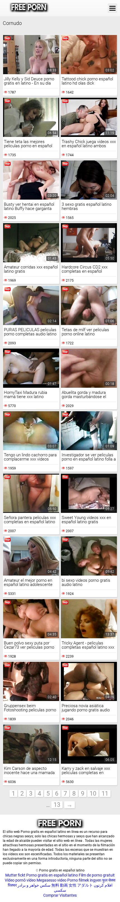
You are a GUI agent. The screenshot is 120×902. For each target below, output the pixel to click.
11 (105, 793)
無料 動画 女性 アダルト (72, 885)
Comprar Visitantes (60, 895)
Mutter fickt (15, 875)
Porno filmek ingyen (84, 880)
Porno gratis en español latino (52, 875)
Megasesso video (51, 880)
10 (93, 793)
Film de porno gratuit (97, 875)
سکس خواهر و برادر (34, 885)
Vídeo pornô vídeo (20, 880)
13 (57, 804)
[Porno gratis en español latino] (29, 8)
